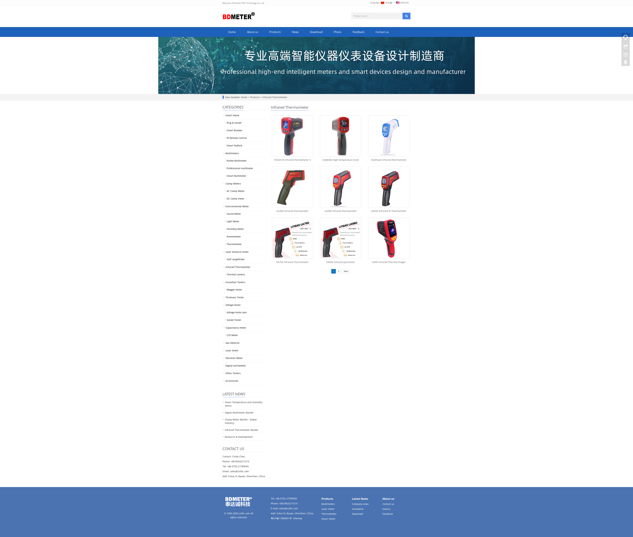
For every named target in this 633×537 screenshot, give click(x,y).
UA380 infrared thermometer (341, 211)
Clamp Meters (233, 183)
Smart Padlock (234, 145)
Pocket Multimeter (237, 160)
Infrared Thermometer (274, 97)
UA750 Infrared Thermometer (292, 262)
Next (346, 271)
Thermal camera (236, 274)
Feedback (358, 32)
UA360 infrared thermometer (292, 211)
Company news (360, 504)
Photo (337, 32)
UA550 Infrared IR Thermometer (389, 211)
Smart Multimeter (236, 175)
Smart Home (232, 115)
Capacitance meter (236, 327)
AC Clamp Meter (236, 191)
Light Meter (233, 221)
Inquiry (386, 508)
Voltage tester (233, 305)
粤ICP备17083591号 (281, 518)
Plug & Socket (234, 122)
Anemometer (234, 236)
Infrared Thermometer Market (241, 429)
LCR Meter (232, 335)
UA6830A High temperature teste (340, 159)
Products (275, 32)
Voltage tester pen (237, 312)
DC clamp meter (235, 198)
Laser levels (232, 350)
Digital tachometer (236, 365)
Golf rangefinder (236, 259)
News (295, 32)
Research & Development (239, 436)
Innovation (358, 508)
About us (252, 32)
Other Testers (233, 373)
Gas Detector (233, 342)
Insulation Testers (235, 282)
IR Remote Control (237, 137)
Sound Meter (234, 213)
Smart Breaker (234, 130)
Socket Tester (234, 320)
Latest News (360, 499)
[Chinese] (386, 2)
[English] (402, 2)
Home (232, 32)
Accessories (232, 380)
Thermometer (234, 244)
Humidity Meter (235, 228)
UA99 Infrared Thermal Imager (389, 262)
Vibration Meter (234, 358)
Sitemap (297, 518)
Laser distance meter (237, 251)
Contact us (382, 32)
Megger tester (234, 289)
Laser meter (328, 508)
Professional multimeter (240, 168)
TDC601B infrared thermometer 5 (292, 159)
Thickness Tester (235, 297)
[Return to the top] (625, 63)
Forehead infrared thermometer (389, 159)
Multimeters (232, 153)
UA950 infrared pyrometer (340, 262)
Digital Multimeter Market (239, 412)
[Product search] (406, 16)
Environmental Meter (237, 206)
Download (316, 32)
